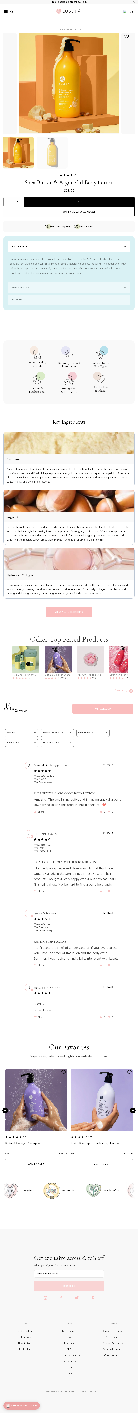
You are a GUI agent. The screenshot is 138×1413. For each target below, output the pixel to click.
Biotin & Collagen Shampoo (22, 1143)
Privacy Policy (71, 1391)
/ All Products (72, 29)
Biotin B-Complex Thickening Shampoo (95, 1143)
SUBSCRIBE (69, 1286)
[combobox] (21, 733)
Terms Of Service (88, 1391)
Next (133, 1110)
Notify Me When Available (79, 212)
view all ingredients (69, 612)
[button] (39, 812)
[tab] (102, 709)
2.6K (25, 1137)
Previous (5, 1110)
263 (90, 1137)
